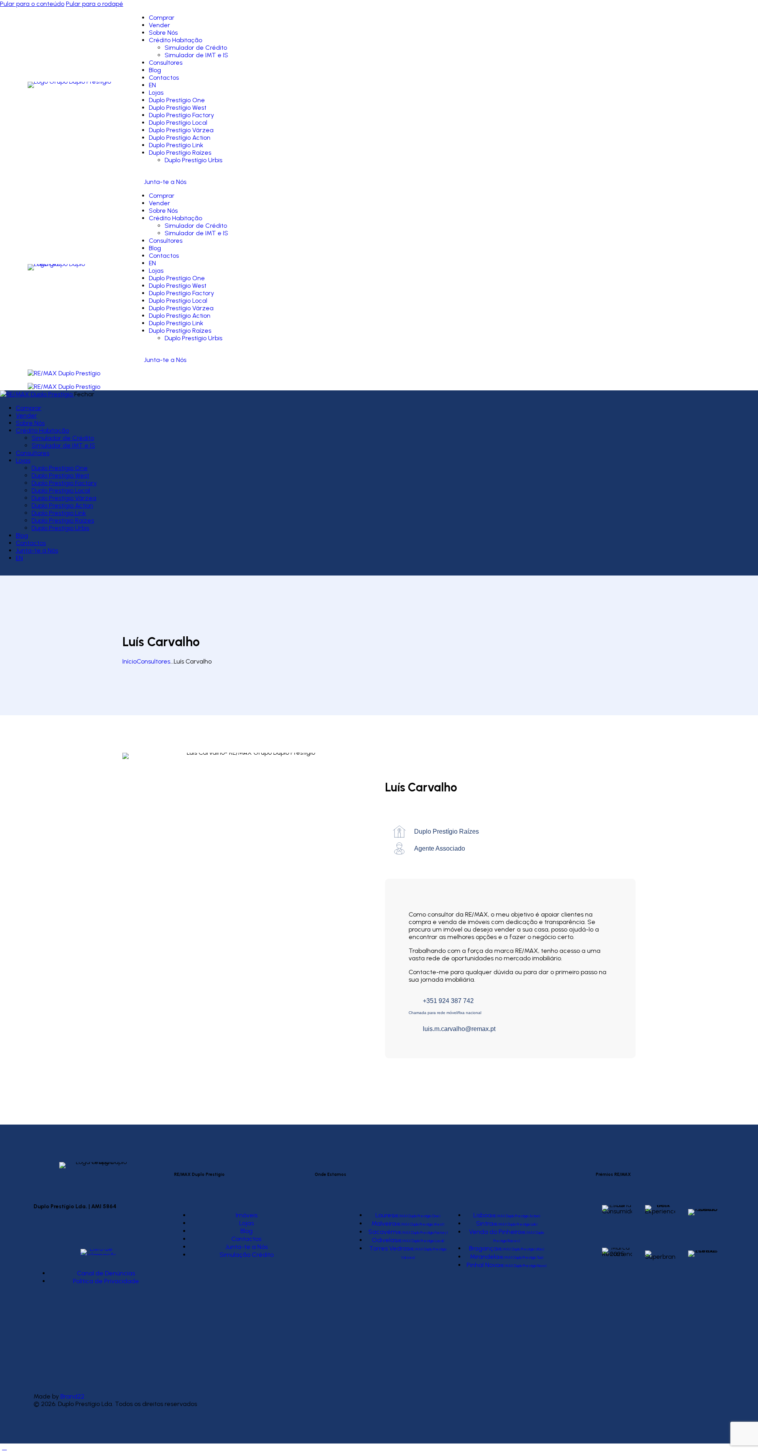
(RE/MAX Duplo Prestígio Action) (516, 1216)
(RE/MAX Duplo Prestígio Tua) (521, 1257)
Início (129, 661)
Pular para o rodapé (94, 3)
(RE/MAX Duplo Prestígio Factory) (422, 1232)
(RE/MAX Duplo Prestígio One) (417, 1216)
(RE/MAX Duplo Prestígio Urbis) (520, 1249)
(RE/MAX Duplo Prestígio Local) (420, 1241)
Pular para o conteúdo (32, 3)
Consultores (153, 661)
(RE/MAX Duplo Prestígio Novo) (522, 1266)
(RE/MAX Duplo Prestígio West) (420, 1224)
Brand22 (72, 1396)
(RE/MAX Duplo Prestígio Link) (515, 1224)
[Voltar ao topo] (4, 1447)
